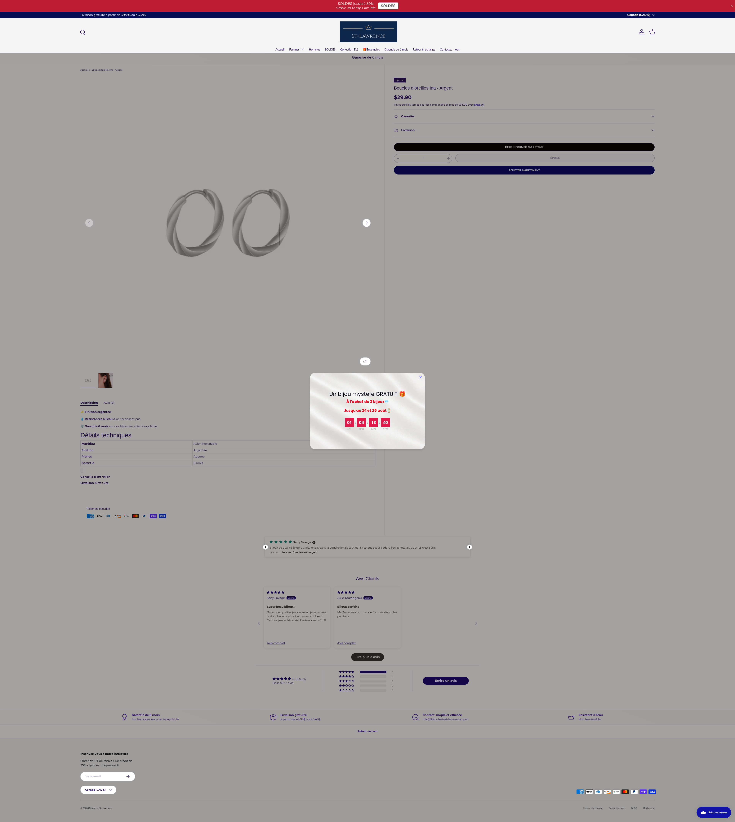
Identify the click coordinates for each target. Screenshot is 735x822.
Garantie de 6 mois (396, 49)
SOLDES (330, 49)
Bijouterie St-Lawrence (100, 808)
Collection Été (349, 49)
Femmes (294, 49)
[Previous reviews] (265, 547)
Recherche (649, 808)
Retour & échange (424, 49)
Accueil (280, 49)
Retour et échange (593, 808)
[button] (76, 786)
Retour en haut (368, 731)
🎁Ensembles (371, 49)
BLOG (634, 808)
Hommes (314, 49)
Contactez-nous (450, 49)
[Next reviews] (469, 547)
